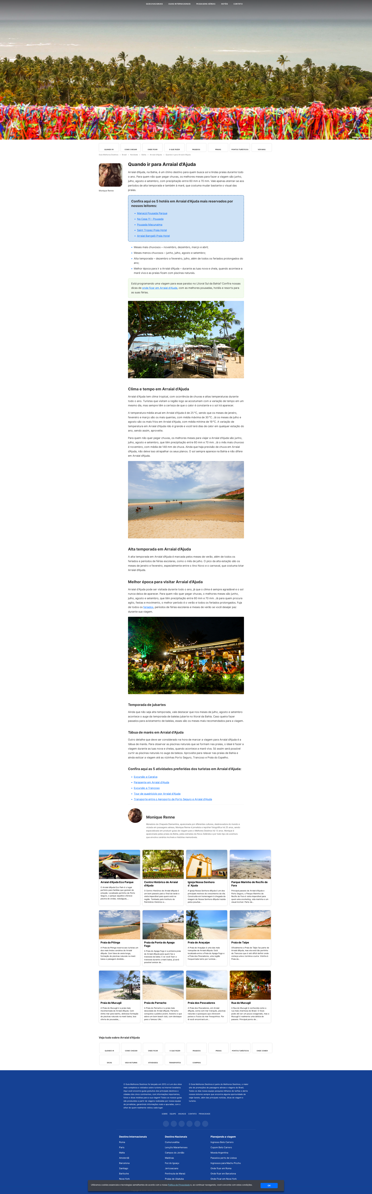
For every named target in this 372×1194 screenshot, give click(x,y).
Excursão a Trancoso (147, 788)
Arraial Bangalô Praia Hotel (153, 235)
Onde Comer (262, 1051)
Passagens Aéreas (205, 4)
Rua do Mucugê (241, 1002)
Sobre (165, 1114)
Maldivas (169, 1157)
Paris (121, 1147)
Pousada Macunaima (149, 224)
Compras (197, 1063)
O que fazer (174, 149)
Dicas (109, 1063)
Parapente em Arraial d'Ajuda (151, 782)
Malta (122, 1152)
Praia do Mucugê (111, 1002)
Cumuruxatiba (172, 1142)
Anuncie (182, 1114)
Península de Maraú (175, 1173)
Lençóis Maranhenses (176, 1147)
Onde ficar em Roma (221, 1168)
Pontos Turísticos (239, 149)
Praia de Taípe (240, 942)
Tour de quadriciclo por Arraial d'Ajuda (157, 793)
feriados (148, 607)
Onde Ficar (152, 149)
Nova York (124, 1178)
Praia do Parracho (155, 1002)
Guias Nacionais (154, 4)
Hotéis (224, 4)
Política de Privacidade (179, 1185)
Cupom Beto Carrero (221, 1147)
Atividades (153, 1063)
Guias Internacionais (179, 4)
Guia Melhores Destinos (126, 4)
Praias (218, 149)
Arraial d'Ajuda (361, 137)
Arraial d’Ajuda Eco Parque (117, 882)
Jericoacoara (171, 1168)
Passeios (196, 149)
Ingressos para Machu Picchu (226, 1163)
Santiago (123, 1168)
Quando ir (108, 149)
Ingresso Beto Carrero (222, 1142)
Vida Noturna (131, 1063)
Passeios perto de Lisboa (224, 1157)
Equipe (173, 1114)
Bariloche (124, 1173)
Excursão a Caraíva (145, 776)
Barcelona (124, 1163)
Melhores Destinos (219, 1076)
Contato (238, 4)
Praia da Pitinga (110, 942)
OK (269, 1185)
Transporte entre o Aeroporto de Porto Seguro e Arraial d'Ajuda (173, 799)
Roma (122, 1142)
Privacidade (204, 1114)
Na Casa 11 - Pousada (150, 218)
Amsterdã (124, 1157)
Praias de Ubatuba (174, 1178)
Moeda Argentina (219, 1152)
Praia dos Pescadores (201, 1002)
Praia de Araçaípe (199, 942)
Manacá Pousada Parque (152, 213)
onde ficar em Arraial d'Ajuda (159, 287)
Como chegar (131, 149)
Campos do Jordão (174, 1152)
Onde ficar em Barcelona (223, 1173)
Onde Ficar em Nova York (224, 1178)
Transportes (175, 1063)
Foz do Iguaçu (172, 1163)
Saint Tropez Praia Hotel (152, 230)
